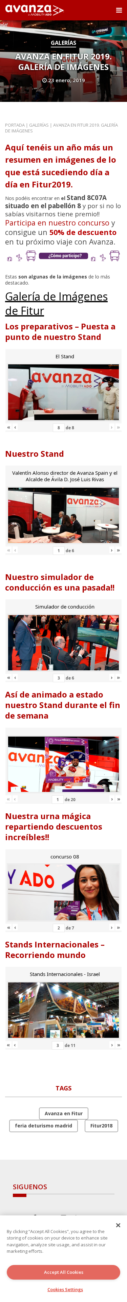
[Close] (118, 1225)
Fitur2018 (101, 1125)
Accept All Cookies (63, 1272)
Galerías (63, 43)
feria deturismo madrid (43, 1125)
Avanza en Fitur (64, 1113)
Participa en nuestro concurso (57, 223)
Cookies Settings (65, 1289)
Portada (15, 125)
